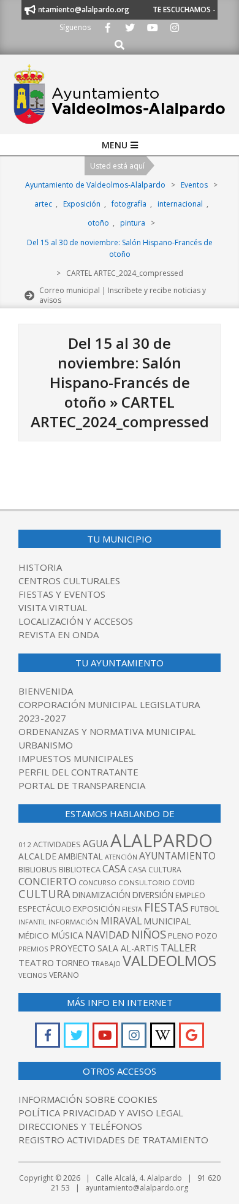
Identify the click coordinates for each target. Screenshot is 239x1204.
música (67, 935)
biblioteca (80, 869)
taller (178, 947)
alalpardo (161, 840)
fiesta (132, 909)
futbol (205, 908)
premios (33, 948)
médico (33, 935)
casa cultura (154, 869)
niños (148, 934)
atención (121, 856)
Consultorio (144, 882)
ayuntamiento (177, 856)
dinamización (101, 895)
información (73, 921)
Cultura (44, 893)
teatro (36, 962)
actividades (57, 844)
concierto (47, 881)
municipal (167, 921)
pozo (206, 936)
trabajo (106, 963)
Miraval (121, 921)
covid (183, 882)
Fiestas (166, 907)
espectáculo (44, 909)
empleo (190, 895)
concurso (97, 882)
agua (95, 843)
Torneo (72, 963)
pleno (181, 935)
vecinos (32, 975)
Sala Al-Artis (128, 948)
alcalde (37, 856)
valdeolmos (169, 960)
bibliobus (37, 869)
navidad (107, 935)
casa (114, 868)
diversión (152, 895)
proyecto (73, 948)
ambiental (80, 856)
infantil (32, 921)
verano (64, 975)
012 (24, 844)
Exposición (96, 908)
